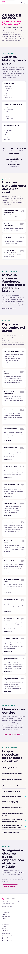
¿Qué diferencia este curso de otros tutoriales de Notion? (12, 846)
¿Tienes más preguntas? (10, 852)
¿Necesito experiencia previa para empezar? (12, 794)
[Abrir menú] (24, 2)
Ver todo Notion (5, 944)
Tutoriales (4, 948)
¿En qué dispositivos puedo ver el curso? (11, 834)
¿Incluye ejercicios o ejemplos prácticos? (12, 828)
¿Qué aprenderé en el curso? (11, 816)
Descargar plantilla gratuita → (13, 734)
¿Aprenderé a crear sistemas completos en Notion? (12, 840)
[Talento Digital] (9, 919)
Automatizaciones (6, 936)
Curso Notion (5, 950)
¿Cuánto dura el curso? (10, 806)
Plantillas (4, 946)
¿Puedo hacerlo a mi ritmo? (11, 811)
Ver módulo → (8, 365)
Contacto (4, 938)
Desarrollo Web (5, 932)
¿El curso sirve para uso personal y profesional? (10, 822)
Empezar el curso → (10, 906)
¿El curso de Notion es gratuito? (9, 788)
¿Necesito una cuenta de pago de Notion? (10, 800)
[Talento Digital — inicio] (7, 2)
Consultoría (4, 934)
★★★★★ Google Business (7, 926)
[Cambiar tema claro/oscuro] (21, 2)
